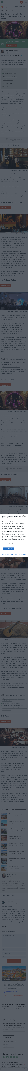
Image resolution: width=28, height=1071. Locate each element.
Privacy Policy (22, 554)
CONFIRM (9, 548)
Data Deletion (5, 554)
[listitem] (14, 544)
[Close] (24, 516)
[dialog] (14, 535)
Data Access (14, 554)
